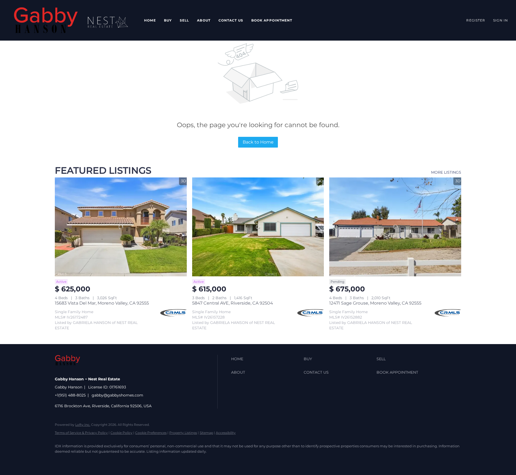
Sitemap (206, 433)
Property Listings (183, 433)
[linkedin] (76, 460)
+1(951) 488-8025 (70, 395)
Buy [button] (168, 20)
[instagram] (123, 460)
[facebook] (61, 460)
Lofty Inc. (82, 425)
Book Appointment (271, 20)
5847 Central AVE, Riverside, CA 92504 (232, 303)
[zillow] (92, 460)
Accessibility (226, 433)
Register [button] (475, 20)
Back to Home (258, 142)
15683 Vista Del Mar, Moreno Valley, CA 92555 (102, 303)
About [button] (203, 20)
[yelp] (108, 460)
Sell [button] (184, 20)
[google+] (154, 460)
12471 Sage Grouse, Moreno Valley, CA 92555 (375, 303)
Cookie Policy (121, 433)
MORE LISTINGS (446, 172)
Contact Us (230, 20)
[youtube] (139, 460)
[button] (45, 20)
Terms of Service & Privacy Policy (81, 433)
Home (150, 20)
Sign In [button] (500, 20)
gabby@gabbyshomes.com (117, 395)
